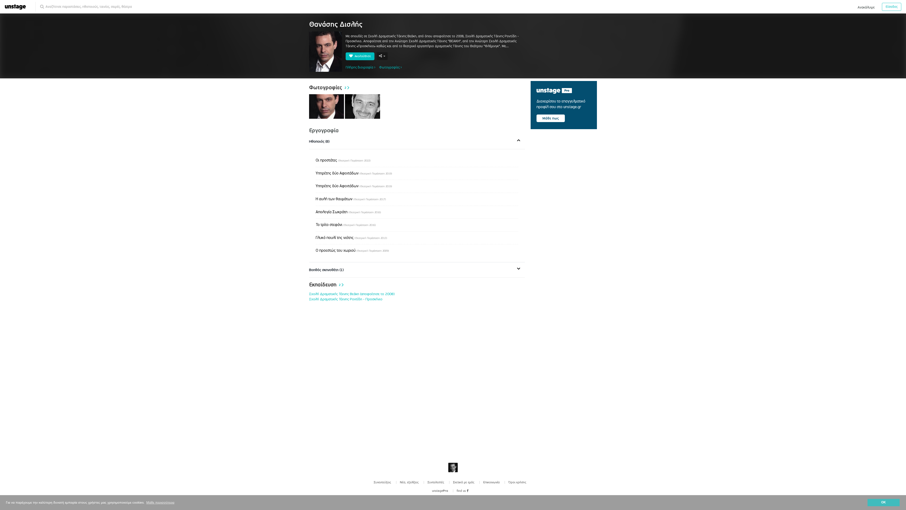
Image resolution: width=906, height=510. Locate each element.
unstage (440, 491)
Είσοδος (892, 6)
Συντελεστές (436, 482)
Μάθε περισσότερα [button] (160, 502)
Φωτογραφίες (390, 67)
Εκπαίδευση (325, 285)
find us (462, 491)
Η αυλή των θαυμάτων (351, 199)
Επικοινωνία (491, 482)
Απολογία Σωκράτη (348, 212)
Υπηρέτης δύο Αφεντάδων (354, 173)
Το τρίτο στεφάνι (346, 225)
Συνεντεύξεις (382, 482)
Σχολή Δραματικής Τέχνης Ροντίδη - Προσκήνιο (345, 299)
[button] (866, 6)
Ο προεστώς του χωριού (352, 250)
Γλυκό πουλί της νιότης (351, 238)
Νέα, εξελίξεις (409, 482)
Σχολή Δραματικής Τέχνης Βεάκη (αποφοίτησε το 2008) (352, 294)
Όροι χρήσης (517, 482)
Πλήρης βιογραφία (360, 67)
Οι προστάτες (343, 160)
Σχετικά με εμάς (463, 482)
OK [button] (883, 502)
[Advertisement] (566, 173)
